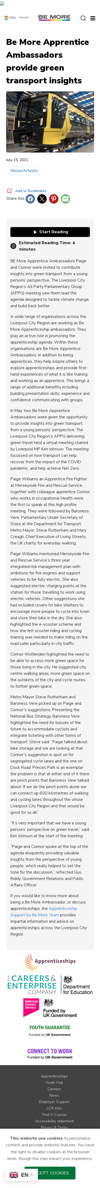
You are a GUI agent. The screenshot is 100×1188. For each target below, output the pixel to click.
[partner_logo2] (31, 984)
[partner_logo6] (50, 1030)
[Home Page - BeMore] (54, 18)
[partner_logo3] (77, 984)
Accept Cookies (50, 1173)
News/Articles (24, 171)
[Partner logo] (16, 18)
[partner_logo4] (31, 1007)
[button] (93, 18)
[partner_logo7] (50, 1053)
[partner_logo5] (60, 1007)
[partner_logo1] (50, 961)
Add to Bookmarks (30, 190)
